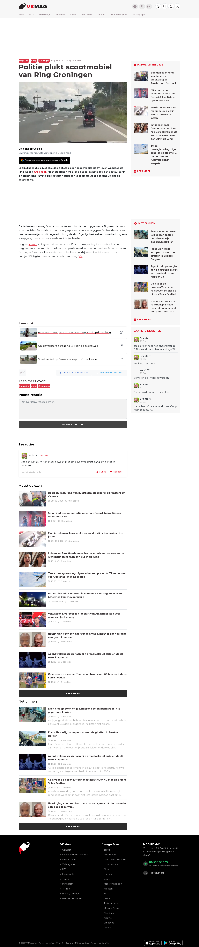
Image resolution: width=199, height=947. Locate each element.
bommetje (110, 854)
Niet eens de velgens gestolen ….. (153, 392)
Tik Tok (66, 888)
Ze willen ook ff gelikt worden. (151, 377)
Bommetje (44, 14)
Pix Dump (87, 14)
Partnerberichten (72, 898)
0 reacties (66, 521)
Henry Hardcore (73, 61)
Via (80, 256)
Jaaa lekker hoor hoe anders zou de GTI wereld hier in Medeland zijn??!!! (155, 348)
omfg (33, 61)
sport (107, 879)
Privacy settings (70, 893)
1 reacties (73, 601)
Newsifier (105, 943)
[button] (165, 6)
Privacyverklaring (46, 943)
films (106, 869)
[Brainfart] (24, 456)
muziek (108, 874)
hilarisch (108, 888)
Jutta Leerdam (112, 903)
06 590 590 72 (159, 862)
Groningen (44, 61)
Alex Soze (109, 913)
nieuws (107, 917)
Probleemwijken (118, 14)
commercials (111, 864)
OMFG (73, 14)
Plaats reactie (72, 424)
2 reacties (66, 581)
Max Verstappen (113, 883)
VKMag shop (69, 864)
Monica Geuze (112, 908)
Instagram (67, 883)
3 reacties (73, 541)
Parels (107, 927)
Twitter (66, 879)
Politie (101, 14)
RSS (64, 869)
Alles (21, 14)
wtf (105, 893)
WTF (31, 14)
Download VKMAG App (75, 854)
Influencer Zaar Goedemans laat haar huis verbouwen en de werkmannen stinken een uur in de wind (164, 132)
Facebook (68, 874)
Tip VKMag (156, 872)
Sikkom (33, 244)
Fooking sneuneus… (145, 363)
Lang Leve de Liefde (115, 859)
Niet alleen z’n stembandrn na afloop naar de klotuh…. (155, 408)
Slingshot (109, 922)
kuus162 (145, 370)
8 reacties (73, 500)
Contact (66, 849)
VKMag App (139, 14)
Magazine (23, 61)
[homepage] (55, 6)
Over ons (69, 943)
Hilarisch (60, 14)
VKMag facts (69, 859)
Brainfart (34, 455)
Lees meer (73, 693)
